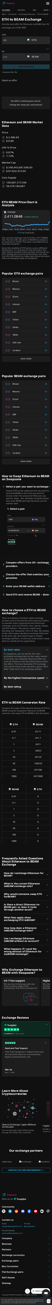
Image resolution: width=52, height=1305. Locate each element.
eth (19, 233)
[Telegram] (10, 1211)
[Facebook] (29, 1211)
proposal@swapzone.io (11, 1233)
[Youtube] (35, 1211)
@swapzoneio (29, 1226)
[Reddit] (16, 1211)
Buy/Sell (21, 10)
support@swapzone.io (11, 1226)
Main (4, 14)
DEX (34, 10)
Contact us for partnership (24, 1170)
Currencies (12, 14)
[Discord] (23, 1211)
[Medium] (42, 1211)
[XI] (3, 1211)
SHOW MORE (26, 359)
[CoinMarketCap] (48, 1211)
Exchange (6, 10)
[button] (48, 4)
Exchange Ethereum (27, 14)
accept (49, 1301)
